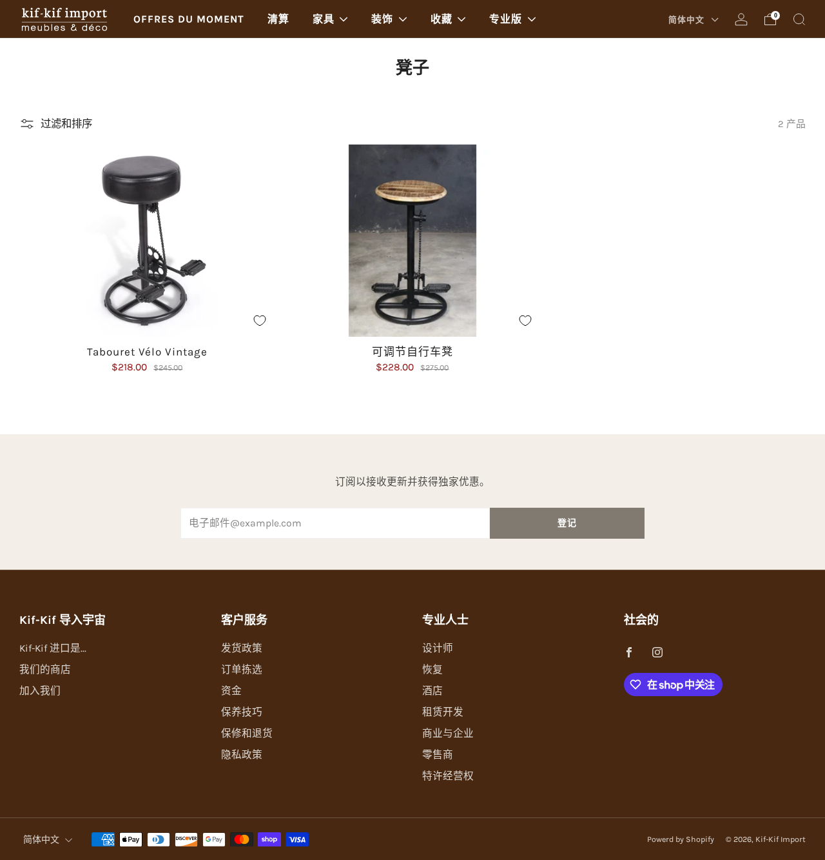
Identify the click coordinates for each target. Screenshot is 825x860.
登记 (567, 522)
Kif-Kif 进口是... (52, 648)
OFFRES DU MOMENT (188, 19)
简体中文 (687, 20)
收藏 (441, 19)
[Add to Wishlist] (259, 320)
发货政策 (241, 648)
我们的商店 (45, 669)
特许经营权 (448, 776)
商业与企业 (448, 733)
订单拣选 (241, 669)
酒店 (432, 691)
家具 (324, 19)
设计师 (437, 648)
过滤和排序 (66, 123)
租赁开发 (442, 712)
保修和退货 (247, 733)
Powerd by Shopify (680, 839)
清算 (278, 19)
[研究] (799, 19)
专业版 (505, 19)
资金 (231, 691)
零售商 (437, 755)
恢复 (432, 669)
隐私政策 (241, 755)
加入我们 (40, 691)
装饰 (382, 19)
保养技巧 (241, 712)
